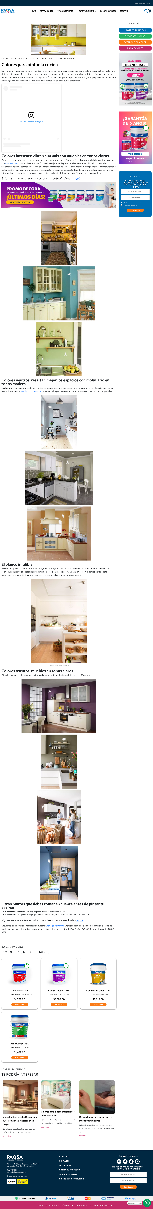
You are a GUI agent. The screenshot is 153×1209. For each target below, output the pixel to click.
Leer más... (7, 1136)
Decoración (16, 59)
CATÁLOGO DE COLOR (135, 42)
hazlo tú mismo (31, 59)
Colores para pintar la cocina (29, 64)
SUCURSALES (65, 1165)
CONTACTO (64, 1161)
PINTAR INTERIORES (65, 11)
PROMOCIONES (135, 48)
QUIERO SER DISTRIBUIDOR (71, 1179)
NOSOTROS (64, 1156)
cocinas (5, 59)
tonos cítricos (12, 163)
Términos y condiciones (74, 1205)
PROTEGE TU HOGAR (135, 30)
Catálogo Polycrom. (54, 925)
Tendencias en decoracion (61, 59)
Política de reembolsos (102, 1205)
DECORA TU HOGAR (135, 36)
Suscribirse (128, 1187)
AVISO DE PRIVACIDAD (48, 1205)
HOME (33, 11)
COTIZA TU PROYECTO (69, 1170)
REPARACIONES (46, 11)
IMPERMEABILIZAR (87, 11)
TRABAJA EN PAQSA (68, 1174)
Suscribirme (135, 210)
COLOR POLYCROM (108, 11)
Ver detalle (19, 1004)
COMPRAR (124, 11)
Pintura (44, 59)
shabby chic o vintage (30, 391)
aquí (76, 178)
